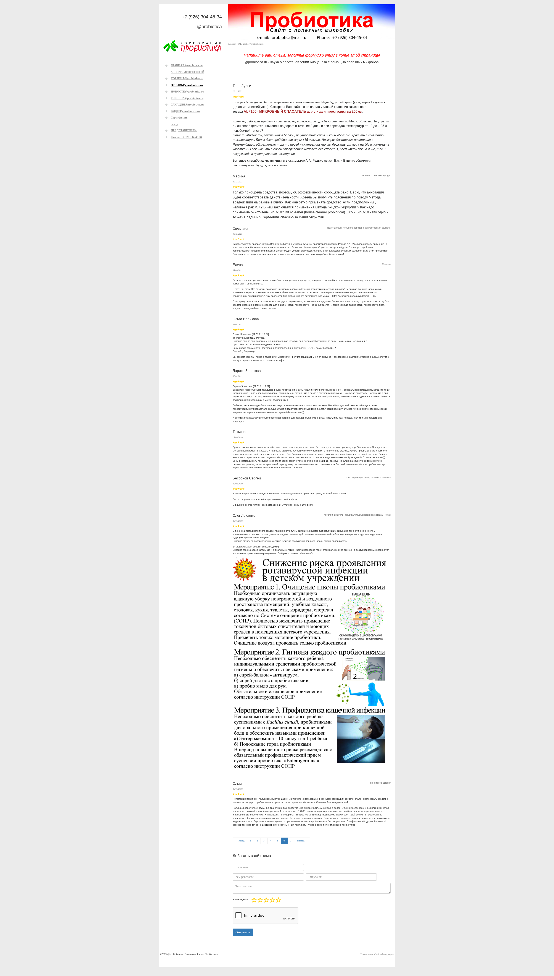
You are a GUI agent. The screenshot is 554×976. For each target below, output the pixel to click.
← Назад (240, 840)
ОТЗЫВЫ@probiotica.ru (251, 43)
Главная (232, 43)
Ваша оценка (240, 899)
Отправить (242, 932)
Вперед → (302, 840)
